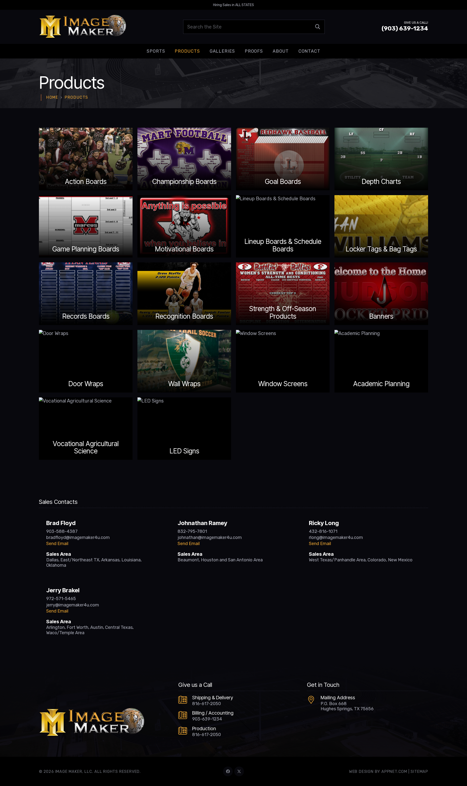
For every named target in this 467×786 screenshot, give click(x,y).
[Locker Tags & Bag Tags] (381, 226)
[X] (239, 771)
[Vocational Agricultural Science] (86, 428)
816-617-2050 (206, 703)
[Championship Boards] (184, 159)
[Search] (317, 27)
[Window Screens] (283, 361)
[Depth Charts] (381, 159)
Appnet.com (394, 771)
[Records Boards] (86, 293)
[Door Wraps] (86, 361)
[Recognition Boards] (184, 293)
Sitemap (419, 771)
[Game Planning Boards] (86, 226)
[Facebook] (228, 771)
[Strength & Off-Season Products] (283, 293)
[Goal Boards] (283, 159)
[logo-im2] (82, 27)
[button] (169, 51)
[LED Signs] (184, 428)
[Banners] (381, 293)
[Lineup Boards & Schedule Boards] (283, 226)
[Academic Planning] (381, 361)
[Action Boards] (86, 159)
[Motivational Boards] (184, 226)
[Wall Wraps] (184, 361)
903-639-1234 (207, 719)
